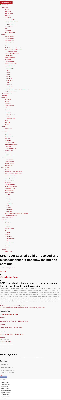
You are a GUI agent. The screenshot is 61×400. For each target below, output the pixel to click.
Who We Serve (5, 43)
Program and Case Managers (11, 63)
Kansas (8, 74)
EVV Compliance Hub (12, 24)
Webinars (7, 124)
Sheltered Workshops (9, 66)
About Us (4, 34)
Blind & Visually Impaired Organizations (13, 47)
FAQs (6, 107)
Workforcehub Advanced (10, 32)
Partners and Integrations (7, 93)
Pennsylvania (10, 86)
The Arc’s (7, 45)
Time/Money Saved (11, 118)
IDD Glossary (7, 109)
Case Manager (8, 17)
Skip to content (3, 0)
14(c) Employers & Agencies (11, 91)
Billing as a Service (9, 13)
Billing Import (7, 15)
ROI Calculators (8, 112)
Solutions (7, 9)
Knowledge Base (9, 277)
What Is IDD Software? (9, 40)
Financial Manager (9, 26)
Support (4, 126)
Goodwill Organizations (10, 57)
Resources (4, 97)
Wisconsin (9, 88)
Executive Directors (9, 55)
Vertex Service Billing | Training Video (11, 334)
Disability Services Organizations (12, 53)
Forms (6, 28)
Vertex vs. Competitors (9, 36)
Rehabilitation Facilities (10, 65)
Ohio (8, 82)
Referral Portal (8, 30)
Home (3, 271)
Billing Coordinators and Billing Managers (13, 49)
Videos (6, 120)
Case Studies (7, 103)
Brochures (7, 101)
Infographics (7, 110)
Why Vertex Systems (9, 42)
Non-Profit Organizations (10, 61)
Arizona (8, 70)
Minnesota (9, 78)
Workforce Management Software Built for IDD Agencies (16, 89)
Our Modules (5, 7)
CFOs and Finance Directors (11, 51)
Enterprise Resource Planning (11, 21)
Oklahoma (9, 84)
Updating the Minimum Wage (9, 314)
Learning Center (8, 128)
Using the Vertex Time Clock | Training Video (14, 321)
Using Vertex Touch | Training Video (11, 327)
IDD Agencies (8, 59)
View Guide (2, 317)
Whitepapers (7, 122)
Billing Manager (8, 11)
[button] (3, 377)
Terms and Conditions (4, 350)
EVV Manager (8, 22)
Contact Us (4, 95)
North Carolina (10, 80)
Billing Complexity (11, 114)
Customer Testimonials (9, 38)
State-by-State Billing (9, 68)
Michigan (9, 76)
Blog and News (8, 99)
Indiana (8, 72)
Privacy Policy (3, 351)
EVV (8, 116)
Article (3, 268)
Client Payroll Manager (9, 19)
